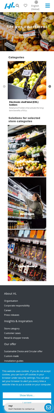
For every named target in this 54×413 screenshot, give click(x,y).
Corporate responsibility (17, 305)
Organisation (11, 300)
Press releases (11, 314)
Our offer (10, 344)
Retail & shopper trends (16, 337)
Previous (4, 86)
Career (7, 310)
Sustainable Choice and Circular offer (23, 351)
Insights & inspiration (18, 321)
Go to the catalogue (27, 35)
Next (49, 86)
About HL (10, 293)
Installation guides (13, 360)
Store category (12, 328)
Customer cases (12, 333)
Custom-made (11, 356)
